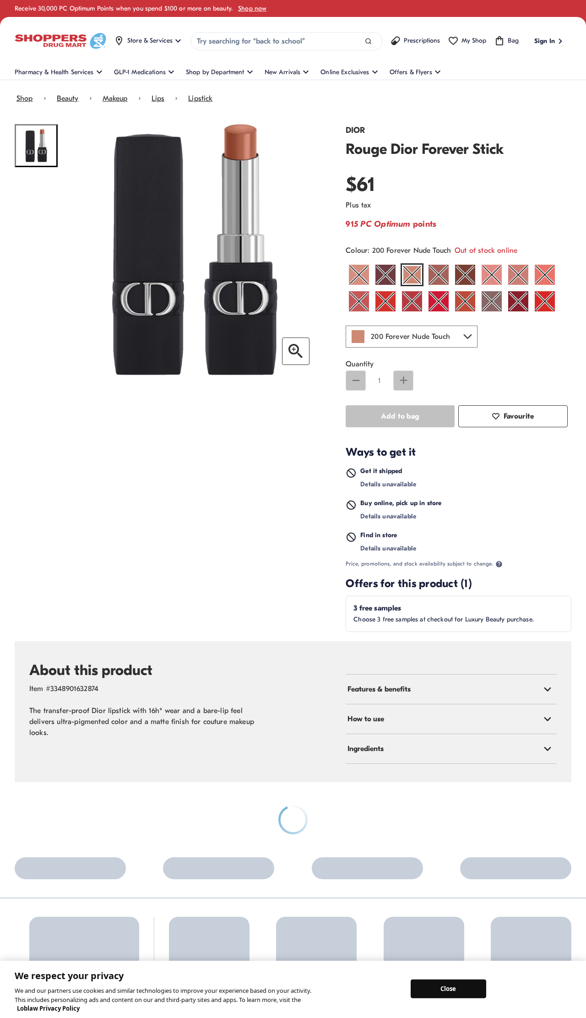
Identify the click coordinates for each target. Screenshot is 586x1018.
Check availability (472, 503)
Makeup (115, 98)
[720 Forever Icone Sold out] (412, 301)
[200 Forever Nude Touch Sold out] (412, 274)
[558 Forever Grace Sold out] (359, 301)
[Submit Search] (368, 41)
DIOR (355, 130)
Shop (24, 98)
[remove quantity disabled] (356, 380)
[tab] (451, 701)
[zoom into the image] (295, 351)
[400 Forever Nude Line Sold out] (465, 275)
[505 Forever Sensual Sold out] (518, 275)
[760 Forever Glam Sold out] (439, 301)
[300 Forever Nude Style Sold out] (439, 275)
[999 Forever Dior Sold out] (545, 301)
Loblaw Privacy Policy (48, 1008)
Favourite (519, 416)
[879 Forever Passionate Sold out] (518, 301)
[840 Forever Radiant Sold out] (465, 301)
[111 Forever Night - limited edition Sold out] (385, 275)
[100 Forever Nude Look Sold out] (359, 275)
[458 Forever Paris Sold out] (492, 275)
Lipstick (200, 98)
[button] (411, 337)
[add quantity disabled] (403, 380)
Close (448, 988)
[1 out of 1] (36, 145)
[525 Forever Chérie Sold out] (545, 275)
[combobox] (287, 41)
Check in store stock (432, 547)
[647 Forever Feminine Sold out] (385, 301)
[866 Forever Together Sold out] (492, 301)
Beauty (68, 98)
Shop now (252, 8)
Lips (158, 98)
